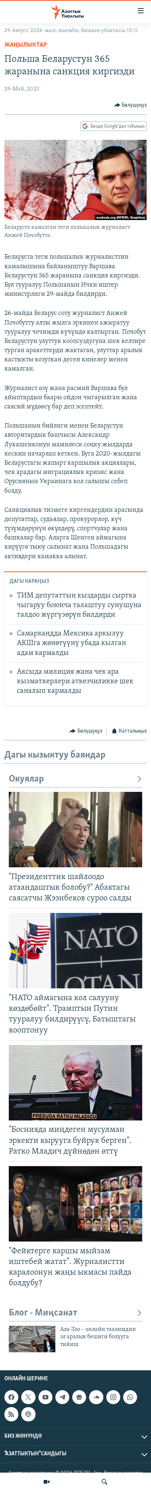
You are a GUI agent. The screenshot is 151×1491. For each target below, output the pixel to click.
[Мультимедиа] (47, 1482)
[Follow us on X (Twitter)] (28, 1397)
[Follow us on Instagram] (113, 1397)
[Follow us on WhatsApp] (130, 1397)
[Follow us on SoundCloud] (96, 1397)
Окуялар (26, 779)
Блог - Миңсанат (43, 1313)
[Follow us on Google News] (79, 1397)
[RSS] (11, 1414)
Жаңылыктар (25, 45)
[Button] (130, 105)
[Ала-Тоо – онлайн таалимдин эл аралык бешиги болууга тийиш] (32, 1339)
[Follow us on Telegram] (62, 1397)
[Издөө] (104, 1482)
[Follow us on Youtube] (45, 1397)
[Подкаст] (28, 1414)
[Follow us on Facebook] (11, 1397)
